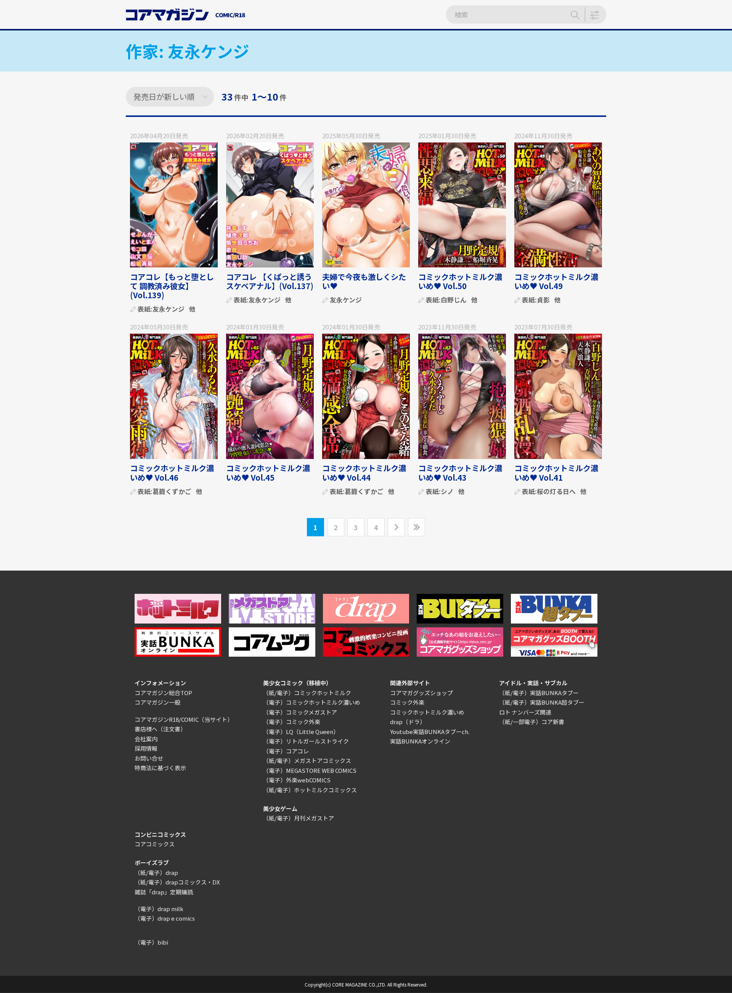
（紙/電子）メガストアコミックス (307, 760)
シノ (447, 491)
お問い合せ (149, 758)
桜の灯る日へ (556, 491)
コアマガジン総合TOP (163, 693)
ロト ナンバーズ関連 (525, 712)
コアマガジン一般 (157, 702)
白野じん (454, 300)
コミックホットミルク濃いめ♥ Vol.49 (556, 281)
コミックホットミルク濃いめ (427, 712)
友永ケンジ (168, 309)
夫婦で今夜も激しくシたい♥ (364, 281)
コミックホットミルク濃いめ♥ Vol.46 (172, 472)
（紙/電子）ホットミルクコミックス (310, 790)
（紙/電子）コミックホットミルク (307, 693)
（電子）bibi (151, 942)
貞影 (543, 300)
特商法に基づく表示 (160, 768)
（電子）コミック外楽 (291, 722)
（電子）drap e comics (165, 918)
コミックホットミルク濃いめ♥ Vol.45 (268, 472)
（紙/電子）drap (156, 872)
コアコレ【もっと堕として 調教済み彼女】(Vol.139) (172, 286)
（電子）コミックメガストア (300, 712)
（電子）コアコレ (286, 751)
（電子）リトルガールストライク (306, 741)
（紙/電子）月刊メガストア (298, 818)
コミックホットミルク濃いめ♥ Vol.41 (556, 472)
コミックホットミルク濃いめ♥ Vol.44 (364, 472)
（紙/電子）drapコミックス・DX (177, 882)
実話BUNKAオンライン (420, 741)
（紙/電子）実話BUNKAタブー (539, 693)
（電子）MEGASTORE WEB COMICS (309, 770)
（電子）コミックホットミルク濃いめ (311, 702)
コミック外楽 (407, 702)
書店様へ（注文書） (160, 729)
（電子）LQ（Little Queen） (301, 732)
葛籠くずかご (171, 491)
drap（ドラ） (407, 722)
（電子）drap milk (159, 909)
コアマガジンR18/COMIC (167, 719)
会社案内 (146, 739)
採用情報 (146, 748)
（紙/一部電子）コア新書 (531, 722)
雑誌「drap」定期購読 (164, 892)
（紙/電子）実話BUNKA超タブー (541, 702)
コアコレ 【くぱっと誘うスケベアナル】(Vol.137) (269, 281)
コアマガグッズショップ (421, 693)
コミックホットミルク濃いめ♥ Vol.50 (460, 281)
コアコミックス (155, 844)
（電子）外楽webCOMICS (297, 780)
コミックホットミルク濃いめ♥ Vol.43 (460, 472)
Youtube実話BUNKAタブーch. (429, 732)
